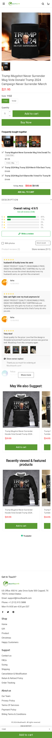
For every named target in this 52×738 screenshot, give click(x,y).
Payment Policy (9, 709)
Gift (3, 629)
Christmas (6, 638)
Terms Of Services (10, 705)
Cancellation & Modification (14, 673)
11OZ (9, 96)
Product (5, 633)
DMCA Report (26, 726)
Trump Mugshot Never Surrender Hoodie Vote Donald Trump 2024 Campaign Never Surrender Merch (19, 433)
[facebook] (3, 612)
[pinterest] (14, 612)
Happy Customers (10, 642)
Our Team (6, 696)
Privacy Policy (8, 700)
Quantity (5, 107)
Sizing (4, 664)
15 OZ (14, 101)
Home (4, 624)
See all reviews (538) (26, 212)
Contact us (6, 655)
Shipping (6, 669)
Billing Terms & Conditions (14, 714)
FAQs (4, 660)
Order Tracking (8, 682)
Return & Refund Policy (12, 678)
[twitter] (9, 612)
